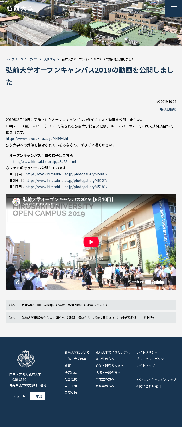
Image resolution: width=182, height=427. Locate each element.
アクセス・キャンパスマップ (156, 379)
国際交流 (71, 392)
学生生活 (71, 386)
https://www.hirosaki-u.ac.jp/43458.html (42, 161)
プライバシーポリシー (151, 359)
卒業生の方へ (105, 379)
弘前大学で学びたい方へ (113, 352)
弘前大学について (77, 352)
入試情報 (49, 59)
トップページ (14, 59)
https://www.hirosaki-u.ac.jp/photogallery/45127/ (66, 180)
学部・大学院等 (75, 359)
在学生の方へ (105, 359)
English (19, 396)
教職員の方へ (105, 386)
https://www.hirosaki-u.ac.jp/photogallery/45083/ (66, 174)
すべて (33, 59)
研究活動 (71, 372)
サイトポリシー (147, 352)
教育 (68, 365)
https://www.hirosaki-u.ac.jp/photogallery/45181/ (66, 186)
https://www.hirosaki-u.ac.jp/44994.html (39, 138)
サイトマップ (145, 365)
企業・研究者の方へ (110, 365)
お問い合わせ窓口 (148, 386)
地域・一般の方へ (108, 372)
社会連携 (71, 379)
